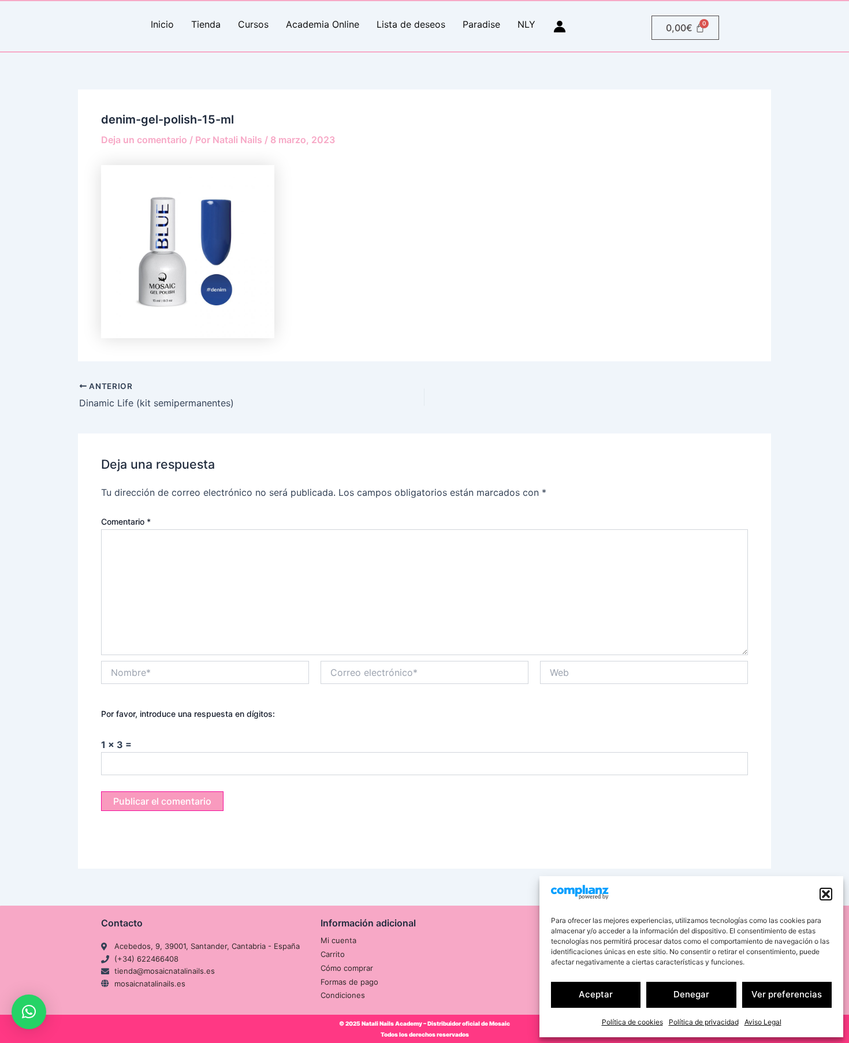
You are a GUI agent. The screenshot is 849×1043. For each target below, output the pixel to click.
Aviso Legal (762, 1022)
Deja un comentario (144, 139)
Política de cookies (632, 1022)
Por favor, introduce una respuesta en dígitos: (188, 714)
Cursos (253, 24)
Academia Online (322, 24)
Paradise (481, 24)
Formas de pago (349, 981)
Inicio (162, 24)
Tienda (206, 24)
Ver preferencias (786, 994)
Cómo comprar (347, 968)
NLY (526, 24)
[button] (826, 894)
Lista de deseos (411, 24)
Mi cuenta (338, 940)
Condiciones (343, 995)
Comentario (126, 521)
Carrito (333, 954)
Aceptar (596, 994)
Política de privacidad (704, 1022)
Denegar (691, 994)
